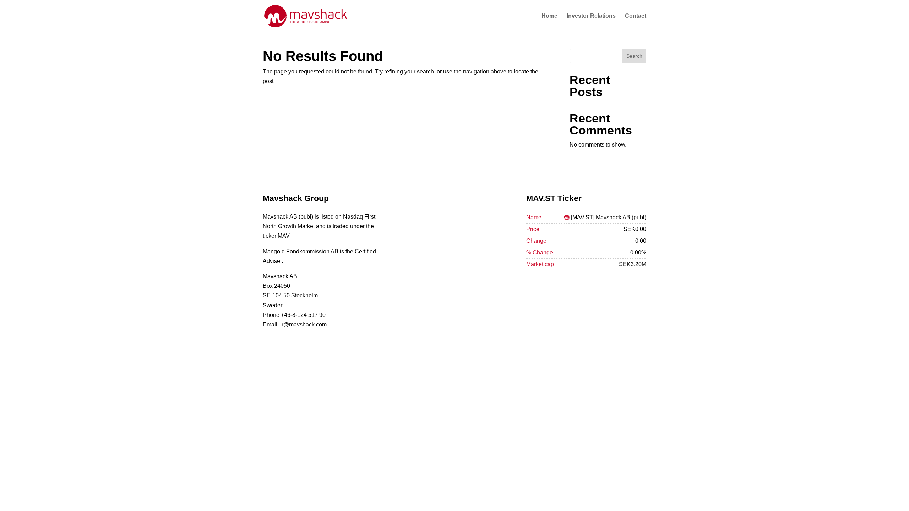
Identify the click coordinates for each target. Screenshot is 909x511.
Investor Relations (591, 16)
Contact (635, 16)
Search (634, 56)
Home (549, 16)
